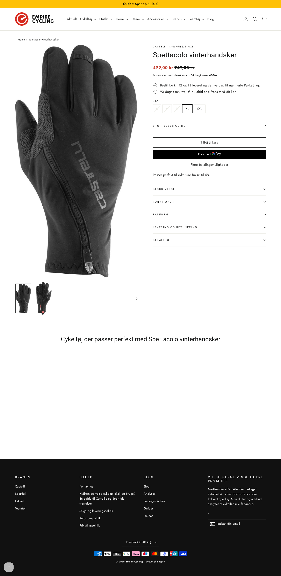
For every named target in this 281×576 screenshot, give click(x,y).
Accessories (156, 19)
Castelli (160, 46)
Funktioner (163, 201)
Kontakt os (86, 486)
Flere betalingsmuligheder (209, 164)
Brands (177, 19)
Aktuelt (72, 19)
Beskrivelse (164, 189)
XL (187, 108)
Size (156, 100)
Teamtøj (195, 19)
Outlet (104, 19)
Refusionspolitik (90, 518)
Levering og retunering (175, 227)
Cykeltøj (86, 19)
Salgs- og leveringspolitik (96, 511)
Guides (148, 508)
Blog (210, 19)
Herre (120, 19)
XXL (199, 108)
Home (21, 39)
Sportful (20, 493)
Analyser (149, 493)
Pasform (160, 214)
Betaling (161, 239)
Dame (136, 19)
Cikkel (19, 501)
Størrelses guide (169, 125)
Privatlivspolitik (89, 525)
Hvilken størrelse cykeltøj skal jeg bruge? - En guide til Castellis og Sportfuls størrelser (108, 498)
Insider (148, 516)
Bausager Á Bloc (155, 501)
